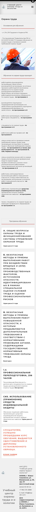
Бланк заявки (10, 454)
